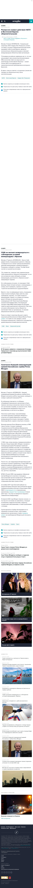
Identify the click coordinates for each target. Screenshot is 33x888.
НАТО (3, 78)
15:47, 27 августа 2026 (6, 362)
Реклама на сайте (5, 828)
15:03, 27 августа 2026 (6, 101)
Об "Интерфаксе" (10, 827)
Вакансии (23, 827)
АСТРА (2, 861)
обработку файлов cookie (25, 845)
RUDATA (2, 867)
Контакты (3, 827)
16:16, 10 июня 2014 (5, 27)
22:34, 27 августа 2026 (6, 250)
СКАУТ (2, 858)
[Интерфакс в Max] (11, 872)
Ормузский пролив (15, 326)
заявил (3, 319)
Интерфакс (17, 21)
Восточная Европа (11, 78)
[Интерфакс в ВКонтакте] (7, 872)
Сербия (13, 524)
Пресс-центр (17, 827)
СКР (10, 175)
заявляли (14, 171)
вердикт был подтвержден (17, 492)
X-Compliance (3, 857)
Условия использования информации (9, 880)
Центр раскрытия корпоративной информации (10, 869)
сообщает (4, 142)
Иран (7, 326)
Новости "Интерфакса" (5, 865)
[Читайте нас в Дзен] (2, 872)
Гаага (17, 524)
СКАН (2, 866)
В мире (3, 26)
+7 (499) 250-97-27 (14, 848)
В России (4, 100)
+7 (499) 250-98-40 (4, 848)
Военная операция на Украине (10, 816)
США (3, 326)
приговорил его (11, 490)
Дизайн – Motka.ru (5, 883)
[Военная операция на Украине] (16, 814)
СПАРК (2, 855)
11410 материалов (5, 818)
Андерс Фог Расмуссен (24, 78)
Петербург (4, 175)
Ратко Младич (5, 524)
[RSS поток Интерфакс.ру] (9, 872)
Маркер (2, 860)
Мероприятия (13, 828)
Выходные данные (5, 882)
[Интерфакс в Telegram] (4, 872)
